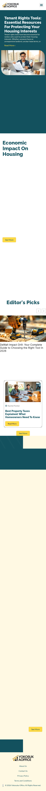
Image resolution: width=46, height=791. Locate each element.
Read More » (9, 45)
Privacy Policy (23, 776)
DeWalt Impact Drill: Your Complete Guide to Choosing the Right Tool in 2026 (21, 347)
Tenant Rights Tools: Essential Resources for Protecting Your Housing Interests (22, 24)
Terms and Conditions (23, 781)
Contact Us (23, 771)
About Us (23, 766)
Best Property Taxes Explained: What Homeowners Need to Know (22, 414)
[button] (41, 5)
